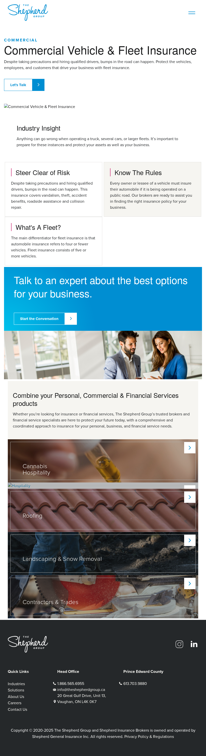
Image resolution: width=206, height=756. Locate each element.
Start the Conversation (39, 318)
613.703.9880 (135, 683)
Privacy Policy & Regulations (149, 736)
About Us (16, 696)
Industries (16, 684)
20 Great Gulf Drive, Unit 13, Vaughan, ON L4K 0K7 (81, 699)
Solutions (16, 690)
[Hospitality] (103, 485)
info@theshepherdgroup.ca (81, 689)
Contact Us (17, 709)
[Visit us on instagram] (179, 644)
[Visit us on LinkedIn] (194, 644)
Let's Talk (18, 85)
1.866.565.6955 (70, 683)
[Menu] (192, 12)
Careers (14, 703)
